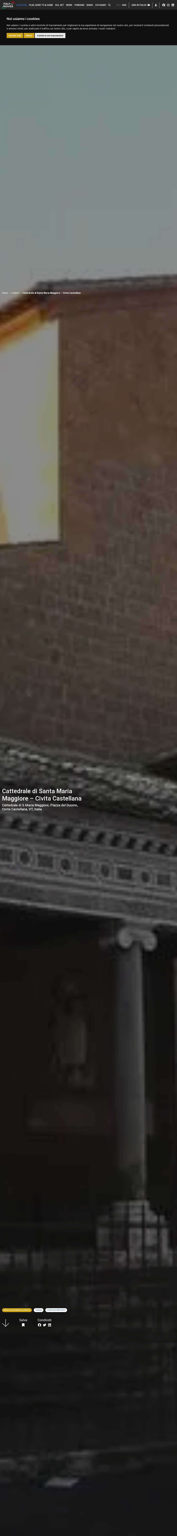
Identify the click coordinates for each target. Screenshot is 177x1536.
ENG (124, 5)
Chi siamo (100, 5)
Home (5, 293)
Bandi (90, 5)
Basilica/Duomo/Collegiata (17, 1310)
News (69, 5)
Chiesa (38, 1310)
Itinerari (79, 5)
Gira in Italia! (140, 5)
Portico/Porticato (56, 1310)
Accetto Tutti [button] (15, 35)
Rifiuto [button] (29, 35)
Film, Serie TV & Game (41, 5)
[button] (109, 5)
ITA (118, 5)
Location (21, 5)
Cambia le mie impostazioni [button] (50, 35)
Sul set (59, 5)
